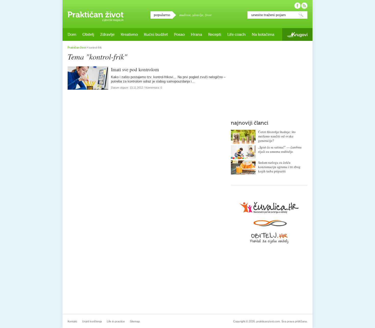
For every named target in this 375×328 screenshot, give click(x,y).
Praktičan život (95, 14)
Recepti (214, 34)
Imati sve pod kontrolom (135, 69)
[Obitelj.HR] (269, 231)
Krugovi (297, 34)
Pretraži (301, 15)
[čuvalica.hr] (269, 207)
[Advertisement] (269, 78)
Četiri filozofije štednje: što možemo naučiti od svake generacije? (277, 136)
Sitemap (135, 321)
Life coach (236, 34)
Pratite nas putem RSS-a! (304, 6)
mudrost (185, 15)
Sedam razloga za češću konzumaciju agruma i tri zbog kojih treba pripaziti (279, 166)
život (208, 15)
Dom (72, 34)
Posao (179, 34)
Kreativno (129, 34)
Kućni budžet (156, 34)
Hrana (196, 34)
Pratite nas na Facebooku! (297, 6)
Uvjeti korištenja (92, 321)
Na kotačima (263, 34)
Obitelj (88, 34)
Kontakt (72, 321)
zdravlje (197, 15)
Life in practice (116, 321)
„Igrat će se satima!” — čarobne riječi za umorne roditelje (280, 149)
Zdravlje (107, 34)
